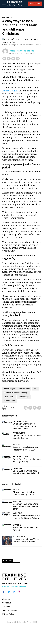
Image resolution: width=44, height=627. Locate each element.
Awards (16, 445)
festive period (9, 397)
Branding (17, 525)
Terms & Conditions (10, 610)
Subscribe (35, 4)
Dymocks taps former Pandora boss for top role (27, 436)
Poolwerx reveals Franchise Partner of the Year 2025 (25, 448)
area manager (9, 389)
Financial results (20, 421)
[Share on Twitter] (13, 59)
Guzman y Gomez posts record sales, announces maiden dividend (24, 426)
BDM (35, 389)
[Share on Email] (18, 59)
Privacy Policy (8, 614)
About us (6, 599)
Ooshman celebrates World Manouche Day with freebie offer (25, 506)
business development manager (16, 393)
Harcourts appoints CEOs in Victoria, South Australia (26, 540)
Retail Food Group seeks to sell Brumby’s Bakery (27, 460)
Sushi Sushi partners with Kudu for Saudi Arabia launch (26, 472)
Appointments (19, 433)
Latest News (7, 18)
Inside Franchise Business (21, 51)
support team (9, 401)
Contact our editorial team (14, 586)
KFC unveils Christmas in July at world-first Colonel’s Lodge (26, 516)
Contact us (6, 603)
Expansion (17, 468)
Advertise (6, 606)
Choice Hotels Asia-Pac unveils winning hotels (24, 493)
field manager (24, 397)
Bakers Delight (10, 90)
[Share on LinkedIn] (4, 59)
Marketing (17, 501)
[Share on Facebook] (9, 59)
